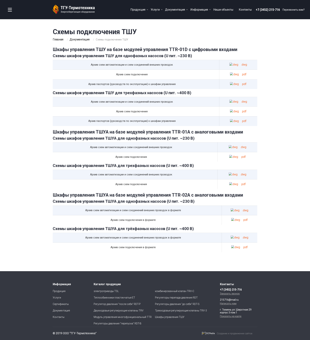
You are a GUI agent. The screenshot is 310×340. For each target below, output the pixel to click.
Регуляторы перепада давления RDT (176, 297)
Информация (199, 9)
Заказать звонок (230, 293)
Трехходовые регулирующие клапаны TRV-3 (181, 310)
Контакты (245, 9)
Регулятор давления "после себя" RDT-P (117, 304)
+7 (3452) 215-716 (268, 10)
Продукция (137, 9)
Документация (175, 9)
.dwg (244, 64)
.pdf (244, 74)
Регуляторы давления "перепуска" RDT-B (117, 323)
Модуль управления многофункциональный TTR (123, 317)
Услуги (155, 9)
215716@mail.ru (229, 299)
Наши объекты (223, 9)
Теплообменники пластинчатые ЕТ (114, 297)
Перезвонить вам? (294, 9)
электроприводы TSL (106, 291)
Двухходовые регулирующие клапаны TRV (119, 310)
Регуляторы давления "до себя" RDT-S (177, 304)
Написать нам (228, 303)
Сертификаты (61, 304)
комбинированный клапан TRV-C (174, 291)
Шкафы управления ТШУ (169, 317)
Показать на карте (230, 316)
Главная (58, 39)
